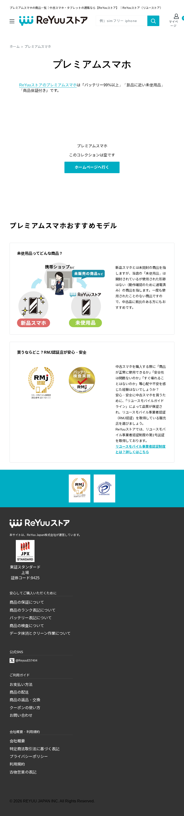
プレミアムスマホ (37, 47)
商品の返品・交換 (25, 700)
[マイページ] (173, 17)
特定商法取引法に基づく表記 (34, 749)
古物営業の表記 (23, 772)
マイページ (173, 24)
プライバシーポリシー (29, 757)
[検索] (153, 21)
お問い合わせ (21, 715)
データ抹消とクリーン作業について (40, 633)
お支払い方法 (21, 685)
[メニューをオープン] (12, 20)
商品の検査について (27, 626)
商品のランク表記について (33, 610)
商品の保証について (27, 602)
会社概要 (17, 741)
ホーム (15, 47)
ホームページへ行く (92, 167)
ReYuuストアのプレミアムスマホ (48, 85)
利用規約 (17, 764)
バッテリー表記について (31, 618)
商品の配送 (19, 692)
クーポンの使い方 (25, 708)
